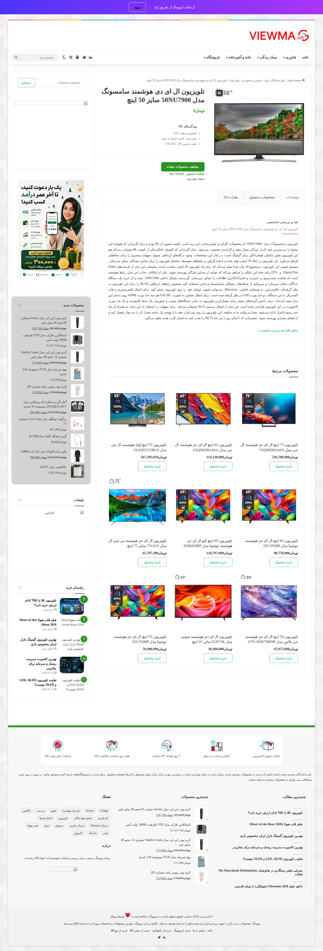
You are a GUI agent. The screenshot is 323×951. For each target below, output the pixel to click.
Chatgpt (104, 810)
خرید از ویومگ (182, 930)
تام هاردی (103, 818)
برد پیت (41, 810)
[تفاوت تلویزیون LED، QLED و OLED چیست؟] (72, 686)
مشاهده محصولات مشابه (183, 166)
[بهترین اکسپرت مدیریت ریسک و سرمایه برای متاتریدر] (72, 665)
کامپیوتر (78, 833)
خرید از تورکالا (119, 930)
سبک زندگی (268, 57)
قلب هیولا (32, 825)
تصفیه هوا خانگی (83, 818)
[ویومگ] (279, 35)
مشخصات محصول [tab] (262, 197)
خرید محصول (283, 466)
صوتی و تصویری (251, 80)
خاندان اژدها (46, 818)
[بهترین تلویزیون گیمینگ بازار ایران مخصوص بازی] (72, 645)
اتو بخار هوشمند (71, 810)
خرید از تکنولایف (161, 930)
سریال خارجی (77, 825)
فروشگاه (213, 57)
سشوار (59, 825)
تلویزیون (234, 80)
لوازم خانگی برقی (274, 80)
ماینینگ (93, 833)
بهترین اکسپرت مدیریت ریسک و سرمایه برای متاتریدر (41, 663)
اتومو (53, 810)
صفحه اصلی (294, 80)
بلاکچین (26, 810)
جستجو (26, 82)
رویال (113, 916)
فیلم (46, 825)
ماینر (105, 833)
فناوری (291, 57)
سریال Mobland (99, 825)
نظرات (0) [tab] (231, 197)
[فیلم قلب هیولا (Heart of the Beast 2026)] (72, 626)
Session (90, 810)
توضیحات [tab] (292, 197)
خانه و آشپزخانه (240, 57)
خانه (305, 57)
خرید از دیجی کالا (140, 930)
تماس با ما (199, 930)
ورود (137, 7)
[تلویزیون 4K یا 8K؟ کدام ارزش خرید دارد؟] (72, 606)
